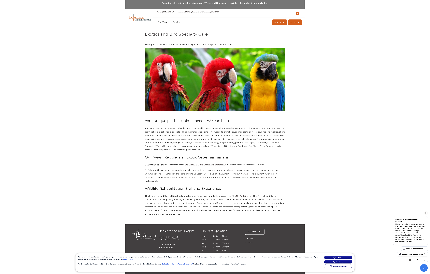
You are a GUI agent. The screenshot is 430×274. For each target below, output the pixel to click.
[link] (140, 17)
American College (186, 177)
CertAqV (245, 174)
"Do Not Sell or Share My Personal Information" (177, 264)
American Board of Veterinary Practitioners (205, 165)
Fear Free (265, 177)
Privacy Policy (128, 259)
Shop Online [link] (280, 22)
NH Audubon (242, 196)
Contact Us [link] (294, 22)
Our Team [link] (163, 22)
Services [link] (249, 243)
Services (177, 22)
